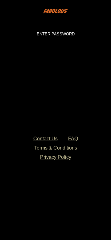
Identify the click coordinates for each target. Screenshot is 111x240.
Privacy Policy (55, 157)
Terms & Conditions (55, 147)
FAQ (73, 138)
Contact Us (45, 138)
